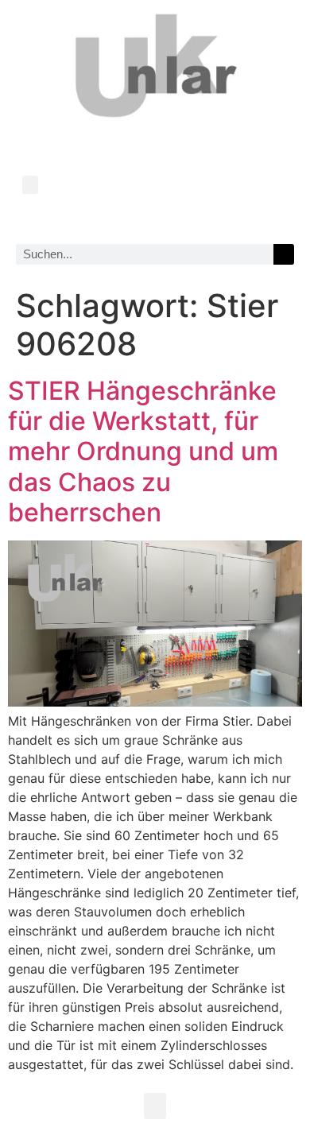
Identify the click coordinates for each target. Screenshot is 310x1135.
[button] (30, 185)
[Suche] (283, 254)
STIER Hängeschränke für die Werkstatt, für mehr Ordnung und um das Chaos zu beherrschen (143, 452)
